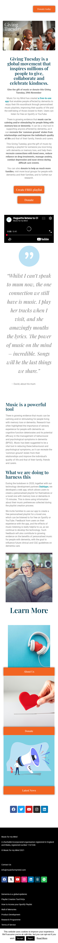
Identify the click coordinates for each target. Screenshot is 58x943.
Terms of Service (8, 925)
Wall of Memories (8, 909)
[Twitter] (21, 809)
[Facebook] (13, 809)
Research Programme (10, 920)
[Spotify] (44, 879)
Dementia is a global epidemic (14, 894)
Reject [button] (30, 938)
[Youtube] (29, 809)
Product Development (10, 914)
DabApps (43, 486)
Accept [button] (20, 938)
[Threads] (37, 879)
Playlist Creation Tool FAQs (13, 899)
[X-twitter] (11, 879)
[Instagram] (36, 809)
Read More (42, 938)
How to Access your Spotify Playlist (16, 904)
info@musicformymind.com (13, 870)
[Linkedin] (44, 809)
